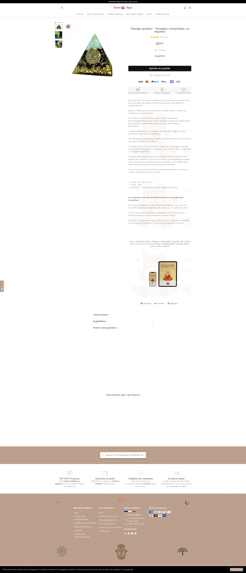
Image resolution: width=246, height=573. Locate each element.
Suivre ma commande (110, 527)
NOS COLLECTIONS (96, 14)
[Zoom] (93, 51)
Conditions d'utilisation (85, 523)
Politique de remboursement (82, 535)
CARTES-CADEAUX (115, 14)
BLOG (149, 14)
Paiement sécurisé (83, 526)
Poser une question (105, 327)
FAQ (101, 512)
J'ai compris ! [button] (236, 569)
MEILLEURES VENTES (135, 14)
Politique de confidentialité (81, 518)
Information (100, 314)
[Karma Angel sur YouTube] (132, 533)
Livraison (78, 530)
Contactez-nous (107, 523)
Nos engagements (108, 520)
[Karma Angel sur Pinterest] (136, 533)
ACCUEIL (80, 14)
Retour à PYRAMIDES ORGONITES (124, 455)
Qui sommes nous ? (109, 516)
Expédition (99, 321)
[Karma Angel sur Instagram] (125, 533)
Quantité (160, 56)
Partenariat (104, 531)
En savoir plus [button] (127, 569)
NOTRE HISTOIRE (162, 14)
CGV (76, 512)
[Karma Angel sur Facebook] (129, 533)
